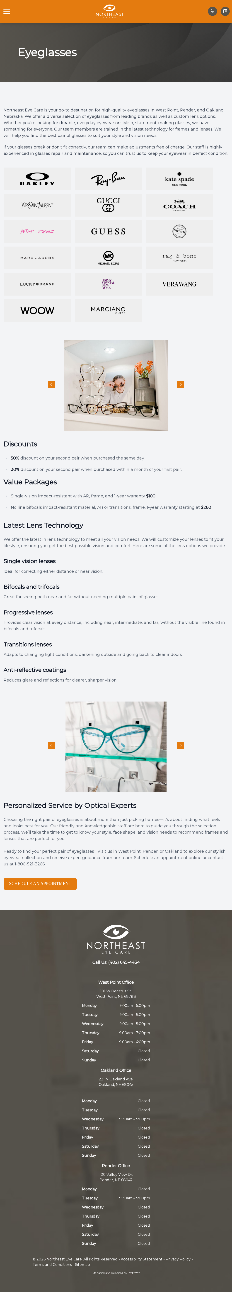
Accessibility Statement (141, 1259)
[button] (6, 11)
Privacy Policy (178, 1259)
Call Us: (116, 962)
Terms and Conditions (52, 1264)
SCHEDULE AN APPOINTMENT (40, 883)
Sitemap (82, 1264)
